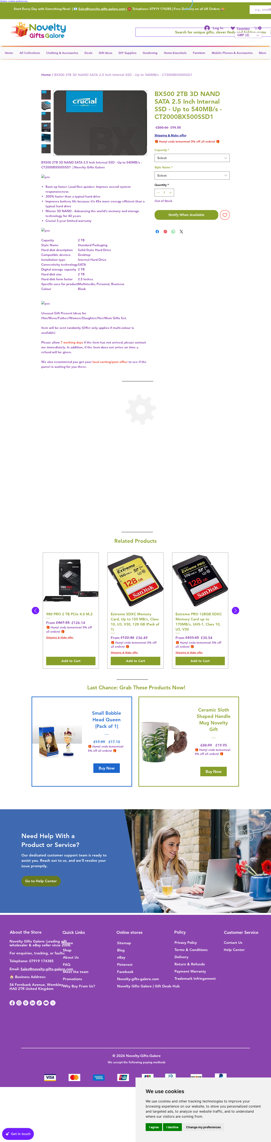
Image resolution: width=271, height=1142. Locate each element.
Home (46, 75)
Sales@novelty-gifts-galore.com (101, 9)
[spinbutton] (164, 192)
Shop (67, 950)
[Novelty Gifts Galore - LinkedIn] (32, 1003)
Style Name (164, 167)
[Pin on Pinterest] (165, 231)
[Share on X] (181, 231)
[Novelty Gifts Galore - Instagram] (19, 1003)
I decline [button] (172, 1127)
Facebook (125, 972)
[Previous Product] (35, 610)
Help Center (234, 950)
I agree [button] (154, 1127)
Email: (15, 969)
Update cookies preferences (14, 1)
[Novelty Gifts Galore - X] (52, 1003)
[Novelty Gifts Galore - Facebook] (12, 1003)
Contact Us (233, 942)
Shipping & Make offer (170, 135)
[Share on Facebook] (157, 231)
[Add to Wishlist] (225, 215)
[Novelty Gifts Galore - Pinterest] (25, 1003)
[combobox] (192, 158)
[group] (135, 610)
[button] (258, 28)
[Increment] (170, 192)
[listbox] (248, 35)
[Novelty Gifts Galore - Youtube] (46, 1003)
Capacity (162, 150)
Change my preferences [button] (203, 1127)
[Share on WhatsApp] (173, 231)
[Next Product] (235, 610)
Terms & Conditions (191, 950)
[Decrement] (157, 192)
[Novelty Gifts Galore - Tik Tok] (39, 1003)
